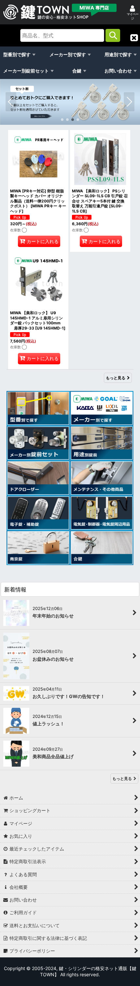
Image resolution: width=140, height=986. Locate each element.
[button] (134, 37)
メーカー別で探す (67, 54)
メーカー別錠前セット (26, 70)
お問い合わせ (118, 70)
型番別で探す (17, 54)
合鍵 (76, 70)
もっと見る (115, 377)
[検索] (112, 35)
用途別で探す (118, 54)
